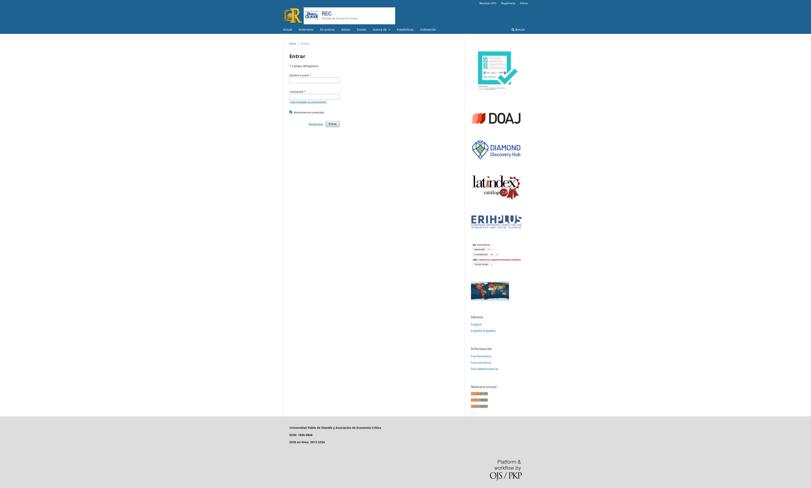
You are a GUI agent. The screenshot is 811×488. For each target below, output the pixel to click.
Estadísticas (405, 29)
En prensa (327, 29)
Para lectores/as (481, 356)
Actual (287, 29)
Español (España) (483, 331)
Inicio (292, 43)
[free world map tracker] (490, 299)
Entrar (524, 3)
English (476, 324)
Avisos (345, 29)
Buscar (519, 29)
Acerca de (380, 29)
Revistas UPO (487, 3)
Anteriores (306, 29)
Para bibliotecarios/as (484, 369)
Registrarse (508, 3)
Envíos (361, 29)
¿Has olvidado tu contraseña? (308, 102)
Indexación (428, 29)
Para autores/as (481, 362)
